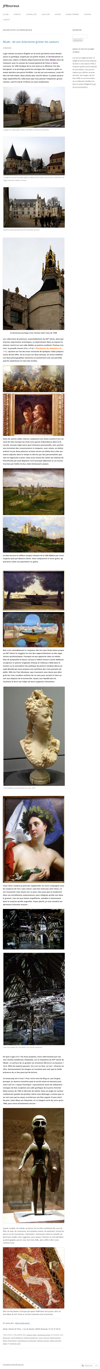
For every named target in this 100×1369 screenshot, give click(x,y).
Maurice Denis (55, 1338)
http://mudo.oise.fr (22, 1323)
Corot (41, 1338)
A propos (17, 14)
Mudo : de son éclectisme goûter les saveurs (31, 41)
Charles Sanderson (30, 1338)
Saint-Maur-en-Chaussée (27, 1341)
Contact (6, 20)
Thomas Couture (43, 1341)
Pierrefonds (12, 1341)
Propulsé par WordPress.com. (13, 1365)
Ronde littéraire (72, 14)
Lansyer (46, 1338)
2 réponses (7, 48)
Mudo (5, 1341)
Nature (58, 14)
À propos (87, 14)
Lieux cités (46, 14)
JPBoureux (11, 6)
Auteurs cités (31, 14)
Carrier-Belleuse (17, 1338)
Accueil (6, 14)
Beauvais (6, 1338)
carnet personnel (43, 1335)
